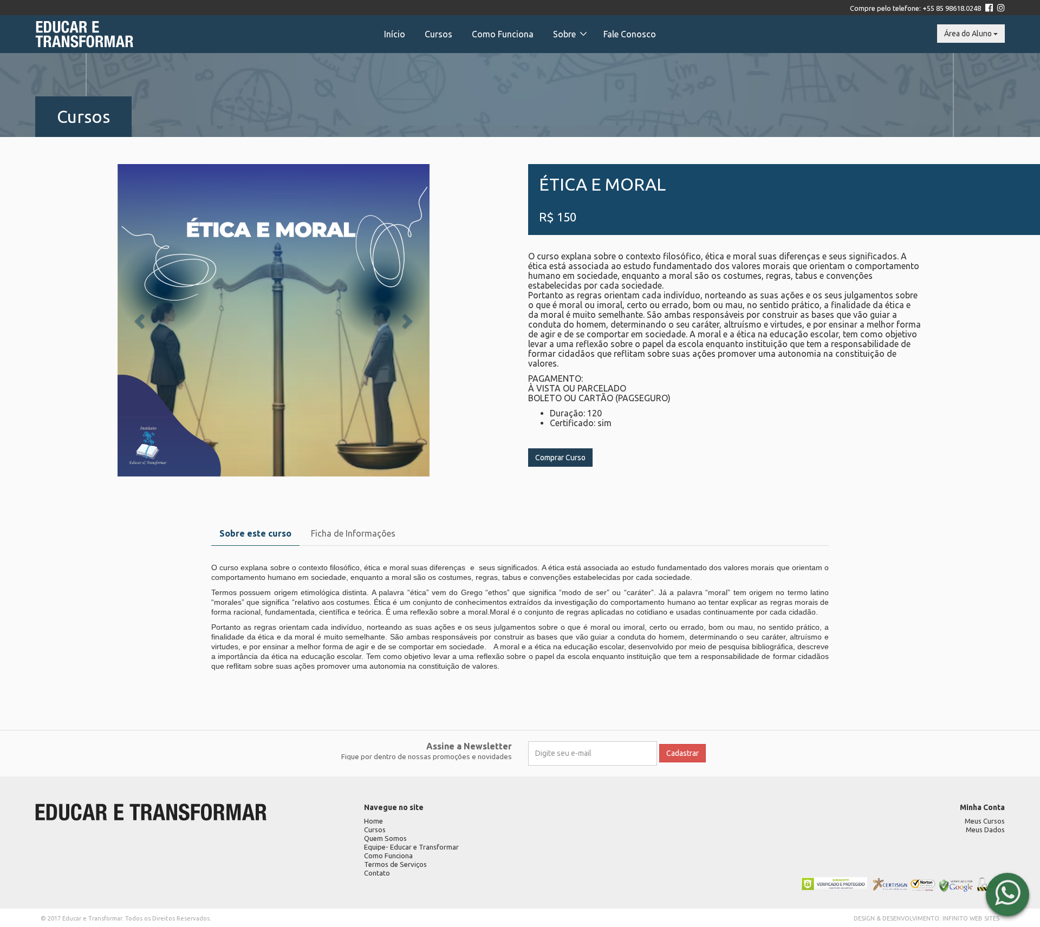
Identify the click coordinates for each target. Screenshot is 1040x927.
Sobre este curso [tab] (255, 533)
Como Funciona (503, 34)
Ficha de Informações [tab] (353, 533)
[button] (141, 320)
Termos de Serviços (395, 864)
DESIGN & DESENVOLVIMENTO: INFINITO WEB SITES (926, 918)
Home (373, 821)
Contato (377, 873)
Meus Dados (985, 829)
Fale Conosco (629, 34)
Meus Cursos (985, 821)
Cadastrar (682, 753)
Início (394, 34)
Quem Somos (385, 838)
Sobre (564, 34)
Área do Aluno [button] (968, 33)
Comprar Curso (560, 457)
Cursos (438, 34)
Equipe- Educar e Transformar (411, 847)
